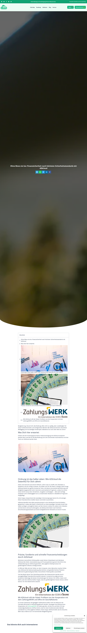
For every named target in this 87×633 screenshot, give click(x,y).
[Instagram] (6, 2)
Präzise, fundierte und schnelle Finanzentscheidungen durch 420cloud (41, 405)
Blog (50, 7)
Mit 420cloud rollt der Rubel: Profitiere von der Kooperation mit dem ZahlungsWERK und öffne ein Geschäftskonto (43, 420)
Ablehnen (68, 628)
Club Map (32, 7)
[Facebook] (9, 2)
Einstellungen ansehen (79, 628)
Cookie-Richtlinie (63, 630)
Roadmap (38, 7)
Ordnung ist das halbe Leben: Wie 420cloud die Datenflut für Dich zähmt (42, 372)
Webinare (45, 7)
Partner (54, 7)
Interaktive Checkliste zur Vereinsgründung (77, 1)
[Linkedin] (2, 2)
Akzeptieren (58, 628)
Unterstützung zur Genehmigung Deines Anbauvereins (43, 1)
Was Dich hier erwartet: (27, 343)
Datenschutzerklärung (71, 630)
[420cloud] (4, 7)
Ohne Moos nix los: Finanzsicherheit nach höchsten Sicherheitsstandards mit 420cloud (43, 340)
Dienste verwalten (57, 624)
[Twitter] (11, 2)
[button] (84, 615)
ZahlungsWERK (32, 606)
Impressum (77, 630)
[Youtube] (4, 2)
